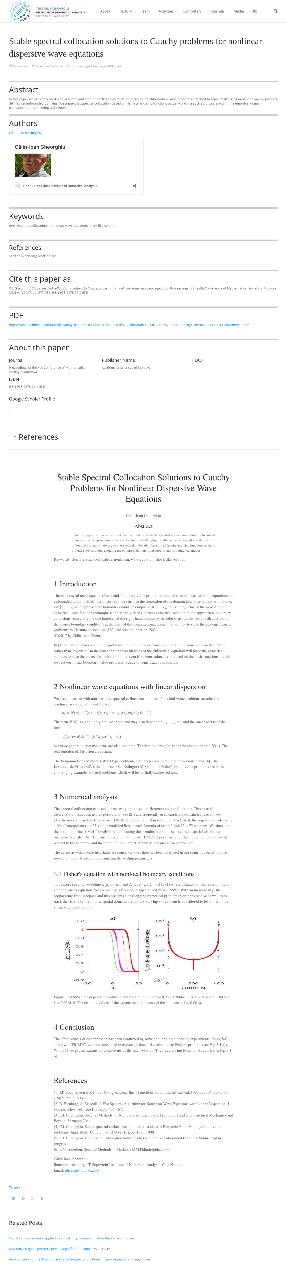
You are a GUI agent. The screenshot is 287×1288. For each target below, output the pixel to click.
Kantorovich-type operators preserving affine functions (50, 1249)
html (94, 66)
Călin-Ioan (25, 133)
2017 (17, 1188)
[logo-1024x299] (47, 11)
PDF (110, 66)
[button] (113, 11)
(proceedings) (81, 66)
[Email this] (13, 1198)
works (119, 66)
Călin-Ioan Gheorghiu (49, 66)
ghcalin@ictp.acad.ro (82, 1170)
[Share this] (23, 1198)
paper (103, 66)
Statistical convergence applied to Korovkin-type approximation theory (62, 1238)
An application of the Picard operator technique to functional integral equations (69, 1259)
